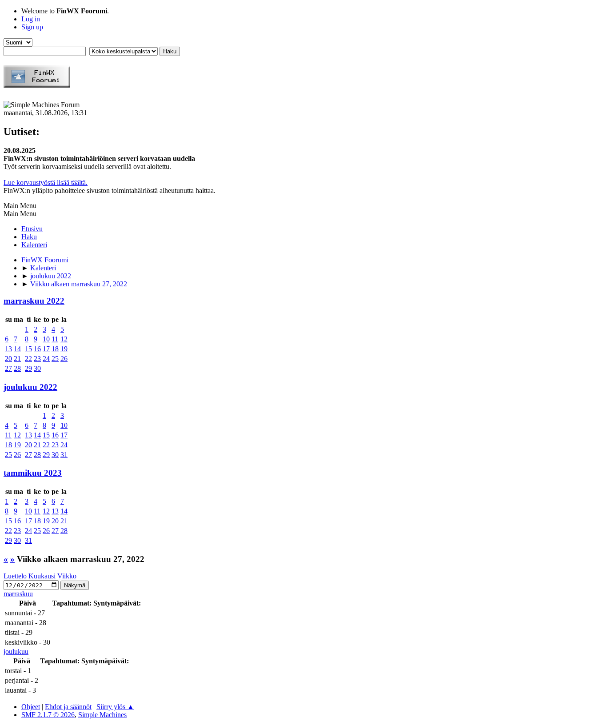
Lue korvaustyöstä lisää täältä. (46, 182)
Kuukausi (42, 576)
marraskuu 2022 (34, 300)
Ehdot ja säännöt (68, 706)
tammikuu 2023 (33, 472)
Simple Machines (102, 714)
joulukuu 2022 (30, 387)
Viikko (66, 576)
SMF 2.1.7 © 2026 (48, 714)
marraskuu (18, 594)
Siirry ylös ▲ (115, 706)
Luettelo (15, 576)
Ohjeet (30, 706)
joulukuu (16, 651)
